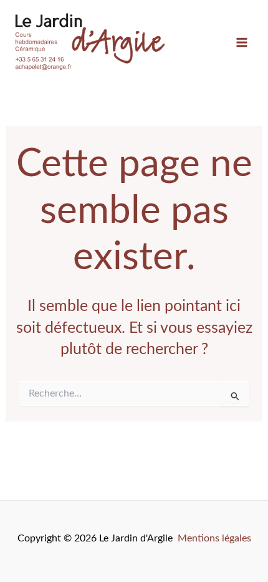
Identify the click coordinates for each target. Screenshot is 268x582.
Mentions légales (214, 538)
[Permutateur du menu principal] (241, 43)
